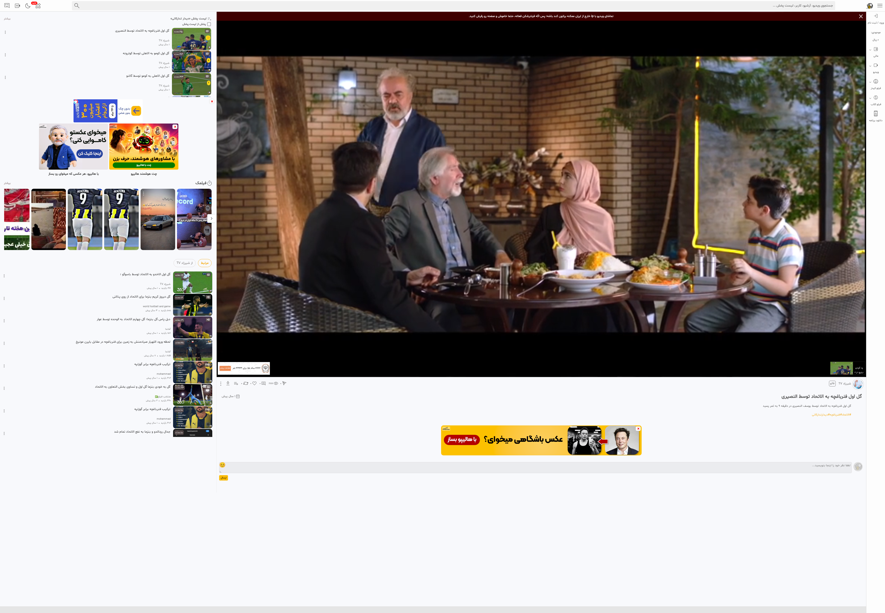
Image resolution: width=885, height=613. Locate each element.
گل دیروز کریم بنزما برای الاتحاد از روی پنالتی (141, 297)
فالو (832, 383)
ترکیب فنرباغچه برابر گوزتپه (152, 364)
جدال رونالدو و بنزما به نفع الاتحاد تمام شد (142, 432)
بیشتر (7, 19)
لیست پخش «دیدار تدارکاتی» (188, 19)
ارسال (223, 478)
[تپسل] (76, 101)
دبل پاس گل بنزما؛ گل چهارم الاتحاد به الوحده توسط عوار (133, 319)
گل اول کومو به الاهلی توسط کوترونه (146, 53)
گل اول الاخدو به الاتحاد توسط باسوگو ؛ (145, 274)
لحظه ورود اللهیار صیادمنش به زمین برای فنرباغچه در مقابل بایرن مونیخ (123, 342)
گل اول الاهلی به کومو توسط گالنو (147, 76)
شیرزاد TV (844, 384)
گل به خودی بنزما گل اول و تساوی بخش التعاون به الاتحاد (132, 387)
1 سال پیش (228, 396)
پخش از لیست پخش (194, 24)
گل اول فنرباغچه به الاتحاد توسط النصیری (142, 31)
